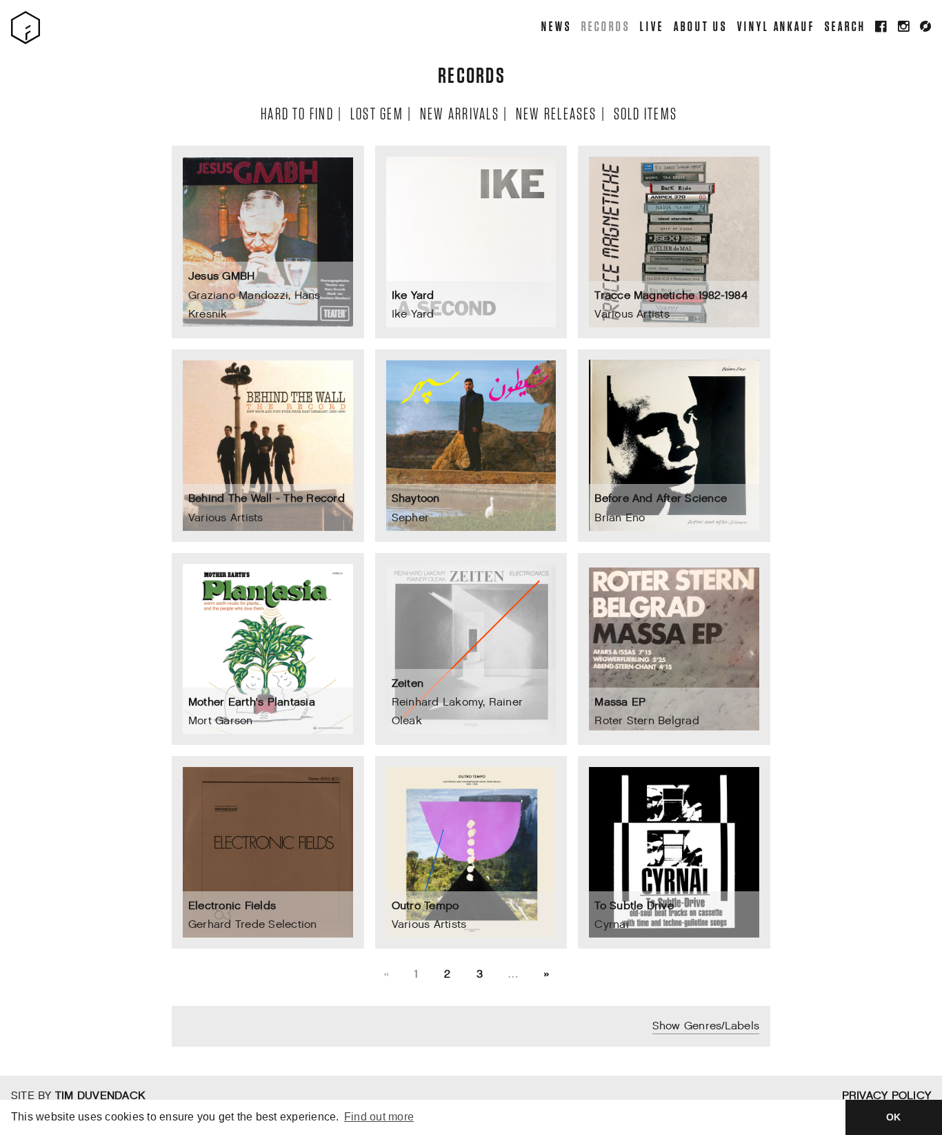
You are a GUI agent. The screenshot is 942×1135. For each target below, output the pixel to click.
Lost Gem (376, 113)
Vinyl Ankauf (775, 26)
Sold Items (645, 113)
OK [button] (893, 1117)
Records (605, 26)
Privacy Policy (886, 1096)
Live (651, 26)
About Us (699, 26)
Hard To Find (296, 113)
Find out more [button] (379, 1117)
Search (844, 26)
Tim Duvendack (100, 1096)
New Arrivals (459, 113)
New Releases (556, 113)
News (556, 26)
